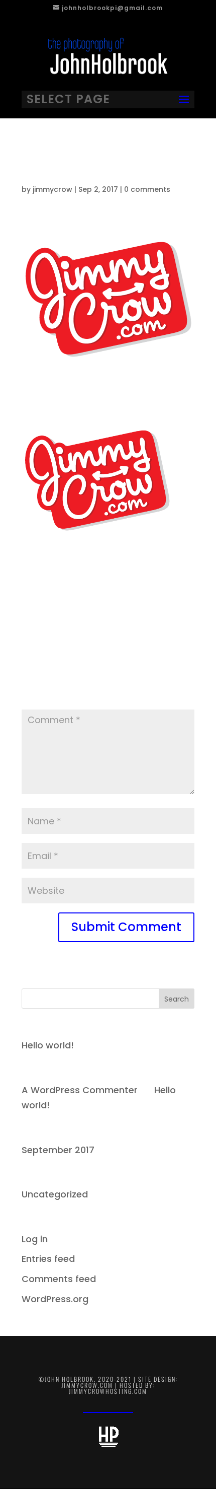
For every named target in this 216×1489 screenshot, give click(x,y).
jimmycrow (52, 189)
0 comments (147, 189)
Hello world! (48, 1045)
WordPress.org (55, 1299)
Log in (35, 1239)
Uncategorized (55, 1194)
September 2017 (58, 1150)
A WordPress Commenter (80, 1090)
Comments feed (59, 1278)
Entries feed (48, 1258)
